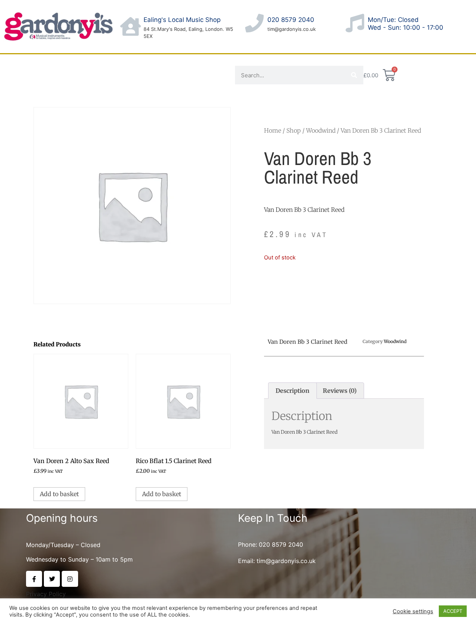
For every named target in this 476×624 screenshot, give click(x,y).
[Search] (354, 75)
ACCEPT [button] (452, 611)
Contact (63, 65)
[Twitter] (52, 579)
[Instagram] (70, 579)
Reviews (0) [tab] (340, 390)
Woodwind (320, 130)
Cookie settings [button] (413, 611)
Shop (105, 65)
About (20, 65)
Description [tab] (292, 390)
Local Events (30, 85)
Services (153, 65)
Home (272, 130)
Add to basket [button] (59, 494)
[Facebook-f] (34, 579)
